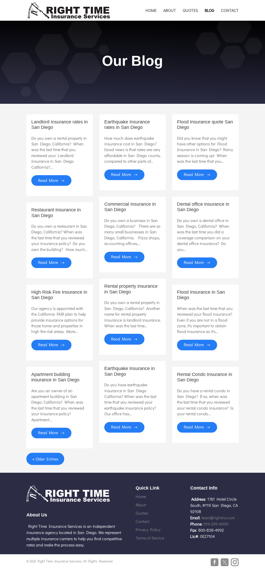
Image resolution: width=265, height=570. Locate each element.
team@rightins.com (218, 517)
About (169, 11)
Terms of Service (150, 538)
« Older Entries (45, 459)
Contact (230, 11)
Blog (209, 11)
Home (151, 11)
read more (48, 180)
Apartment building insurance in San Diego (55, 377)
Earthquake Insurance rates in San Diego (127, 124)
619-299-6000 (216, 524)
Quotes (190, 11)
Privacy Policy (148, 529)
